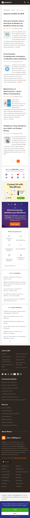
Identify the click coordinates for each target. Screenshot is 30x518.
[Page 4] (20, 341)
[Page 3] (16, 341)
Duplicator (18, 466)
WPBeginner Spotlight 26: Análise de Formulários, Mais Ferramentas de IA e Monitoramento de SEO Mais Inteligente (15, 283)
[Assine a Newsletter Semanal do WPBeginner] (24, 177)
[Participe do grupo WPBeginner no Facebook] (6, 177)
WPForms (4, 469)
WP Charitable (19, 483)
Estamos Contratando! (20, 458)
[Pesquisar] (24, 2)
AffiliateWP (18, 486)
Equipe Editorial (8, 28)
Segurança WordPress (7, 422)
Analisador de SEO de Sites (9, 394)
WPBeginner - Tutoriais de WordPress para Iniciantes (7, 2)
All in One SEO (5, 472)
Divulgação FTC (20, 360)
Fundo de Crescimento (22, 367)
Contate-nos (5, 369)
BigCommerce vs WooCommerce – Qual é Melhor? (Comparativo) (12, 91)
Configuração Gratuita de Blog (9, 425)
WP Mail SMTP (5, 477)
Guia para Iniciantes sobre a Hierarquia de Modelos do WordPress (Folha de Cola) (14, 23)
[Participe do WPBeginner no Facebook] (6, 174)
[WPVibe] (15, 191)
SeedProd (4, 483)
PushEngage (19, 480)
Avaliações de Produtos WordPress (10, 413)
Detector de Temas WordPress (9, 385)
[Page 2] (13, 341)
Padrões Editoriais (6, 357)
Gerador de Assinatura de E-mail (10, 397)
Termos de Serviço (20, 357)
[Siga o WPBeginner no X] (12, 174)
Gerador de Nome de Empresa (9, 382)
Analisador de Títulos (7, 391)
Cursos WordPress (6, 408)
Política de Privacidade (21, 354)
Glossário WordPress (7, 411)
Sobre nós (4, 354)
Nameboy (4, 486)
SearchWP (18, 475)
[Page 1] (10, 341)
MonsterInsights (6, 475)
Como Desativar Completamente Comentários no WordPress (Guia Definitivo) (15, 56)
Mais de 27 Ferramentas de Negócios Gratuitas (13, 400)
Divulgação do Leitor (17, 28)
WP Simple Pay (19, 469)
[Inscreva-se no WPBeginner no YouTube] (18, 174)
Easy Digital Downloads (22, 472)
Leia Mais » (18, 47)
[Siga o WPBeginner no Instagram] (24, 174)
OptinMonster (5, 466)
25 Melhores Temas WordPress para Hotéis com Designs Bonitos (15, 128)
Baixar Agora (15, 224)
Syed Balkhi (21, 446)
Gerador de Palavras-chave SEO (10, 388)
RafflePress (18, 477)
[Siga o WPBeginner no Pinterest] (12, 177)
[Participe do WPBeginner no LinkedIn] (18, 177)
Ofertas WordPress (6, 416)
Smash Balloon (5, 480)
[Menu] (28, 2)
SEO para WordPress (7, 419)
